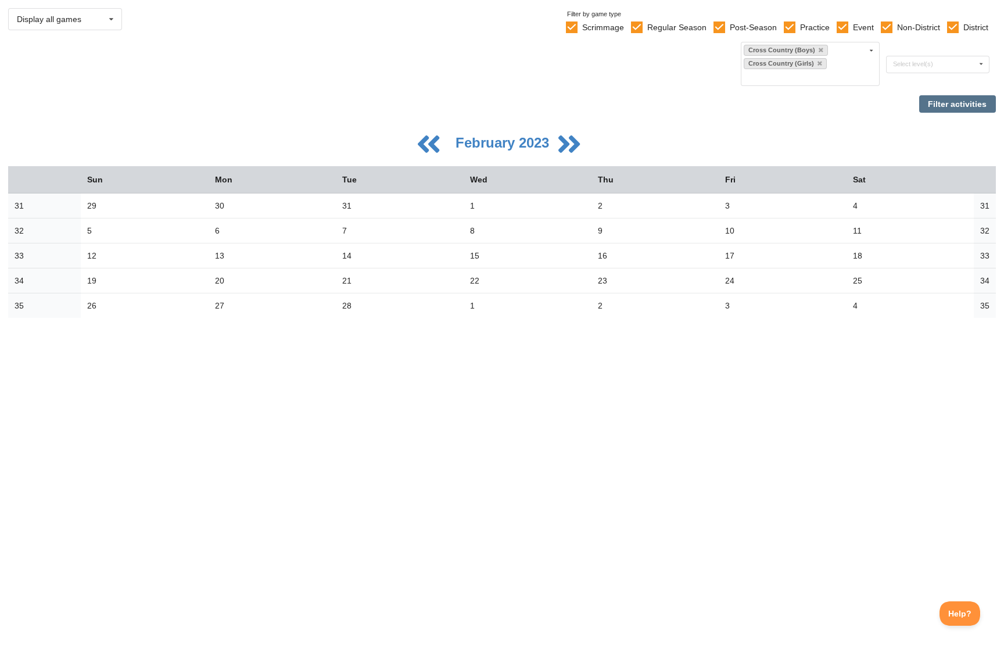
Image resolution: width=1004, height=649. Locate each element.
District (975, 27)
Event (863, 27)
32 (19, 230)
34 (19, 280)
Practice (815, 27)
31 (19, 205)
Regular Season (677, 27)
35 (19, 305)
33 (19, 255)
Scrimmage (603, 27)
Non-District (918, 27)
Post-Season (753, 27)
